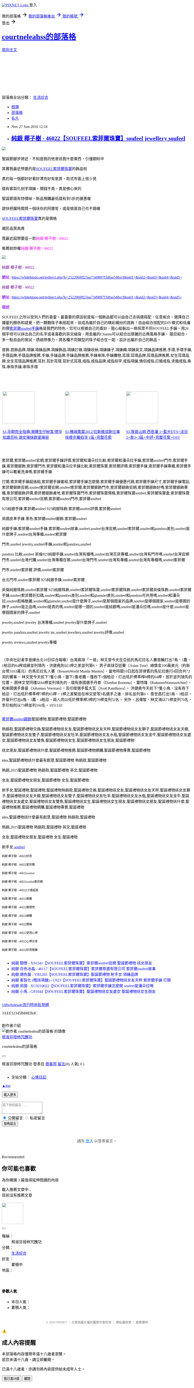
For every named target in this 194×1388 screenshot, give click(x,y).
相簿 (15, 107)
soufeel (19, 847)
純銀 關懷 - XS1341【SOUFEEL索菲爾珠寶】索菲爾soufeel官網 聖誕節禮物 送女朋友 (81, 963)
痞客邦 (51, 1064)
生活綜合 (40, 97)
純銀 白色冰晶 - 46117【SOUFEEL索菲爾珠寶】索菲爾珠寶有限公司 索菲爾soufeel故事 (83, 969)
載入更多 (10, 1095)
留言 (61, 1064)
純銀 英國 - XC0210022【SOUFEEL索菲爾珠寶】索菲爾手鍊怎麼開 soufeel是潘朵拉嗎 (82, 986)
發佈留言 (10, 1124)
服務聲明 (142, 1322)
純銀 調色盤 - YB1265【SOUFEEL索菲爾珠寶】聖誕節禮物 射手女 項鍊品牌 (74, 974)
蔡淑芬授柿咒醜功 (17, 1037)
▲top (6, 1086)
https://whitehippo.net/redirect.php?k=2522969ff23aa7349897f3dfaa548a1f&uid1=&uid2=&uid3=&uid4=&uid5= (97, 277)
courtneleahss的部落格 (39, 36)
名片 (15, 118)
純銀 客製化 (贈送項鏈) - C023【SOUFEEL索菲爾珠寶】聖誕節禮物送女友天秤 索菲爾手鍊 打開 (91, 980)
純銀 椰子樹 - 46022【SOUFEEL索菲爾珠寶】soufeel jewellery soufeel (98, 138)
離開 (27, 1378)
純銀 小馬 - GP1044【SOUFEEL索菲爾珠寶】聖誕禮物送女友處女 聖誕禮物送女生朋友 (83, 992)
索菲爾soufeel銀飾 (16, 719)
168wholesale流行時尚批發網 (25, 1005)
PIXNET (61, 1322)
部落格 (17, 113)
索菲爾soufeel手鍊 (24, 328)
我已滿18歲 (11, 1378)
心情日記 (38, 1077)
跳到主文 (9, 50)
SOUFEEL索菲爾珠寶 (54, 169)
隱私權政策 (123, 1322)
